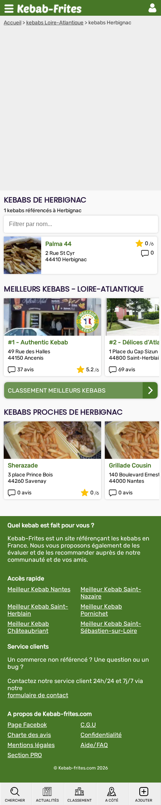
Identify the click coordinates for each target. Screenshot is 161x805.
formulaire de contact (37, 695)
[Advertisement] (80, 110)
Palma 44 (58, 243)
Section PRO (24, 755)
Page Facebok (27, 724)
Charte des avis (29, 734)
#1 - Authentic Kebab (38, 342)
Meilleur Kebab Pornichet (101, 610)
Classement (79, 800)
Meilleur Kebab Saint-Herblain (37, 610)
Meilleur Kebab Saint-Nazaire (110, 593)
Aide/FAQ (94, 744)
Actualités (47, 800)
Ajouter (143, 800)
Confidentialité (101, 734)
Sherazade (23, 465)
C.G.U (88, 724)
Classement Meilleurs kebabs (57, 390)
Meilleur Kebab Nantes (38, 589)
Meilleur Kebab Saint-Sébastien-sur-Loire (110, 627)
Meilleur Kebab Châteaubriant (28, 627)
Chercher (15, 800)
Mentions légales (31, 744)
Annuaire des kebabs (51, 7)
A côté (111, 800)
